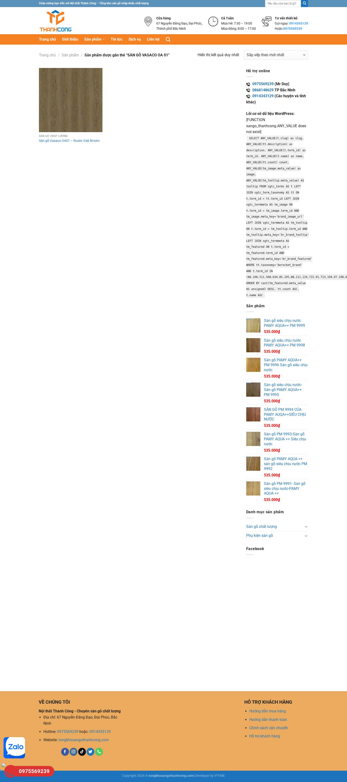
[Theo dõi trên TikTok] (82, 752)
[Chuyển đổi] (306, 526)
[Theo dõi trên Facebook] (65, 752)
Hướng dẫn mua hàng (267, 711)
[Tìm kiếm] (168, 39)
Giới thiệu (70, 39)
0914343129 (298, 23)
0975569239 (292, 28)
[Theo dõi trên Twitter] (90, 752)
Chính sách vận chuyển (268, 728)
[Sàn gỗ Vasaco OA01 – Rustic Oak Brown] (71, 100)
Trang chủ (47, 39)
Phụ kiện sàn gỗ (259, 535)
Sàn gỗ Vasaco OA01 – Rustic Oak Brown (69, 141)
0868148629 (263, 90)
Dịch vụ (135, 39)
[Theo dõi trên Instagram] (73, 752)
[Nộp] (304, 3)
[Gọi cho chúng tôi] (99, 752)
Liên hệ (153, 39)
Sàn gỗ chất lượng (261, 526)
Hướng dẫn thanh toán (268, 719)
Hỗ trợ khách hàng (264, 736)
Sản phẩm (93, 39)
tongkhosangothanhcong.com (84, 740)
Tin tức (117, 39)
